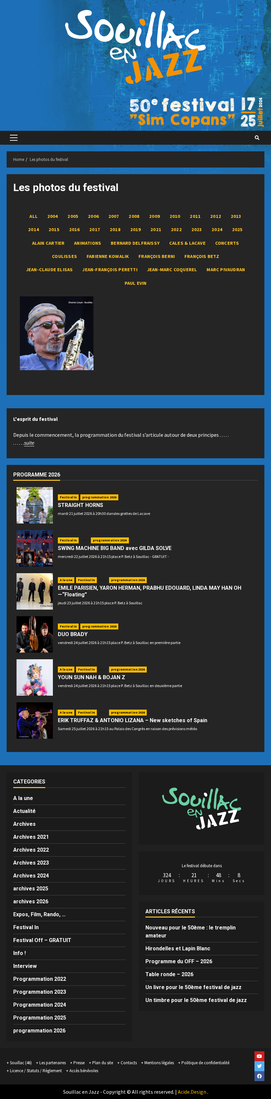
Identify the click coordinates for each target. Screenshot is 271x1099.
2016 (74, 229)
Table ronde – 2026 (169, 974)
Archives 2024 (31, 876)
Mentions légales (159, 1063)
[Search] (257, 137)
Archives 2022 (31, 850)
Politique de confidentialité (205, 1063)
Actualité (24, 811)
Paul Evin (136, 283)
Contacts (129, 1063)
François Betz (201, 256)
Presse (79, 1063)
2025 (237, 229)
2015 (54, 229)
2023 (196, 229)
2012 (215, 216)
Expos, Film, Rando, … (39, 914)
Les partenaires (52, 1063)
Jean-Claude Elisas (49, 270)
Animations (87, 243)
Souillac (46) (21, 1063)
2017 (94, 229)
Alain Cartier (48, 243)
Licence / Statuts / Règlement (36, 1071)
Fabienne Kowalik (108, 256)
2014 (33, 229)
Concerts (227, 243)
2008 (134, 216)
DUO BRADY (73, 634)
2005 (72, 216)
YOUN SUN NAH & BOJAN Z (91, 677)
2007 (113, 216)
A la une (66, 580)
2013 (236, 216)
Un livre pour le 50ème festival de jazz (193, 987)
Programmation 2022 (39, 979)
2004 (52, 216)
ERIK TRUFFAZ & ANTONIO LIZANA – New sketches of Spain (132, 720)
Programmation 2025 (39, 1018)
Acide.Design (192, 1091)
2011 (195, 216)
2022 (176, 229)
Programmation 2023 (39, 992)
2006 (93, 216)
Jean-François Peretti (109, 270)
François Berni (156, 256)
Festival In (68, 497)
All (33, 216)
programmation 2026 (99, 497)
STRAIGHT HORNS (80, 505)
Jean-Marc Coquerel (172, 270)
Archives (24, 824)
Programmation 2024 (39, 1005)
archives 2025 (30, 888)
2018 (115, 229)
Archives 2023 (31, 863)
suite (29, 442)
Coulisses (64, 256)
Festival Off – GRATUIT (42, 940)
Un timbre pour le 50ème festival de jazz (196, 1000)
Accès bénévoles (83, 1071)
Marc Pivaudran (226, 270)
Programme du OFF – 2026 (178, 961)
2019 (135, 229)
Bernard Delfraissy (135, 243)
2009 (154, 216)
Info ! (84, 540)
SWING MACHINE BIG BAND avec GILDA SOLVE (115, 548)
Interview (25, 966)
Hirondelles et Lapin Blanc (177, 948)
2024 (217, 229)
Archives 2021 (31, 837)
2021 (155, 229)
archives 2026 (30, 901)
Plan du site (102, 1063)
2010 (175, 216)
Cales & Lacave (187, 243)
